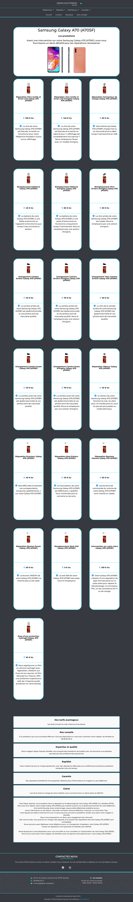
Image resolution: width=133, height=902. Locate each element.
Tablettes (60, 10)
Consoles (85, 10)
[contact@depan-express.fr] (42, 883)
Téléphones (47, 10)
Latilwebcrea (84, 899)
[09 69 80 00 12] (37, 881)
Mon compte (82, 15)
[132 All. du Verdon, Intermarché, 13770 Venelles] (50, 878)
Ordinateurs (72, 10)
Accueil (49, 15)
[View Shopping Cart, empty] (81, 3)
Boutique (69, 15)
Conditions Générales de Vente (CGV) (68, 896)
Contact (58, 15)
